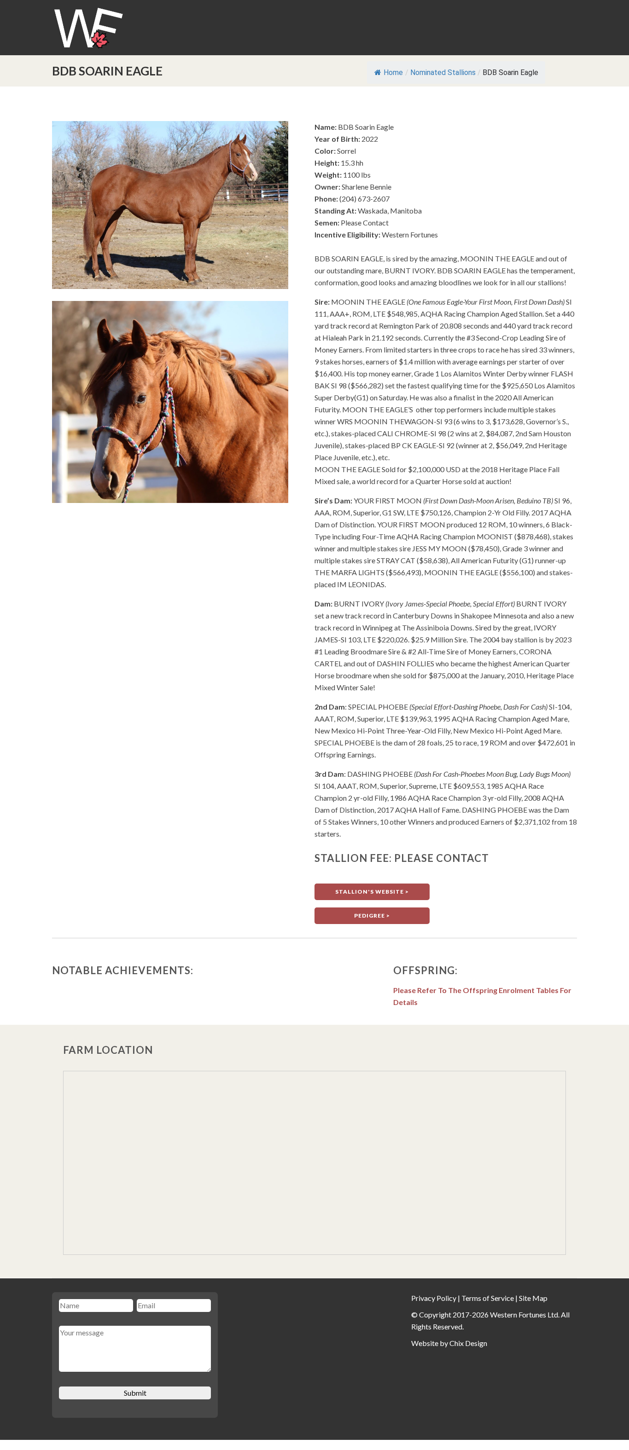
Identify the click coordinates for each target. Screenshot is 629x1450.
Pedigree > (372, 915)
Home (393, 72)
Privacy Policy (433, 1298)
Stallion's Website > (372, 891)
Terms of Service (487, 1298)
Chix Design (468, 1343)
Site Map (533, 1298)
